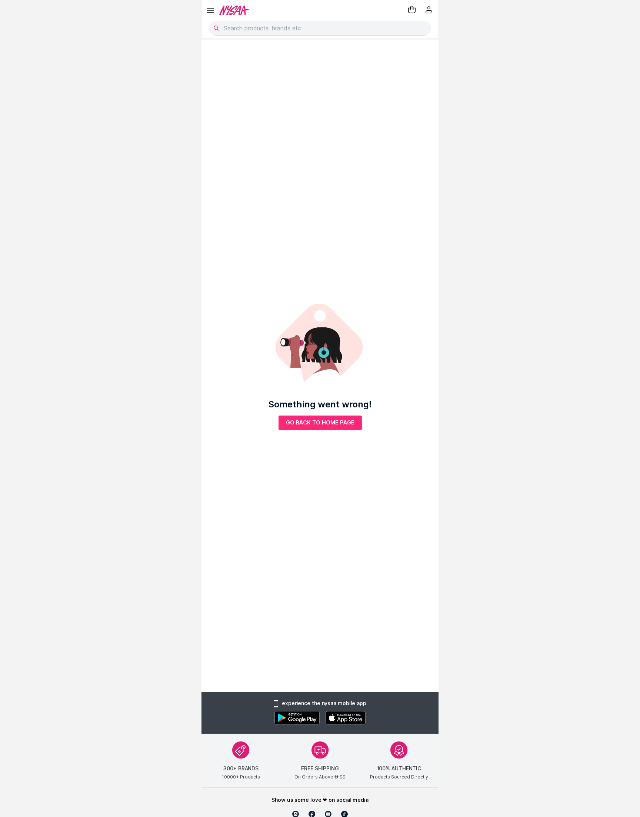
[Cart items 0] (412, 10)
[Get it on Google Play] (297, 718)
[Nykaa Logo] (234, 10)
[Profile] (430, 10)
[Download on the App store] (346, 718)
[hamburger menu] (210, 10)
